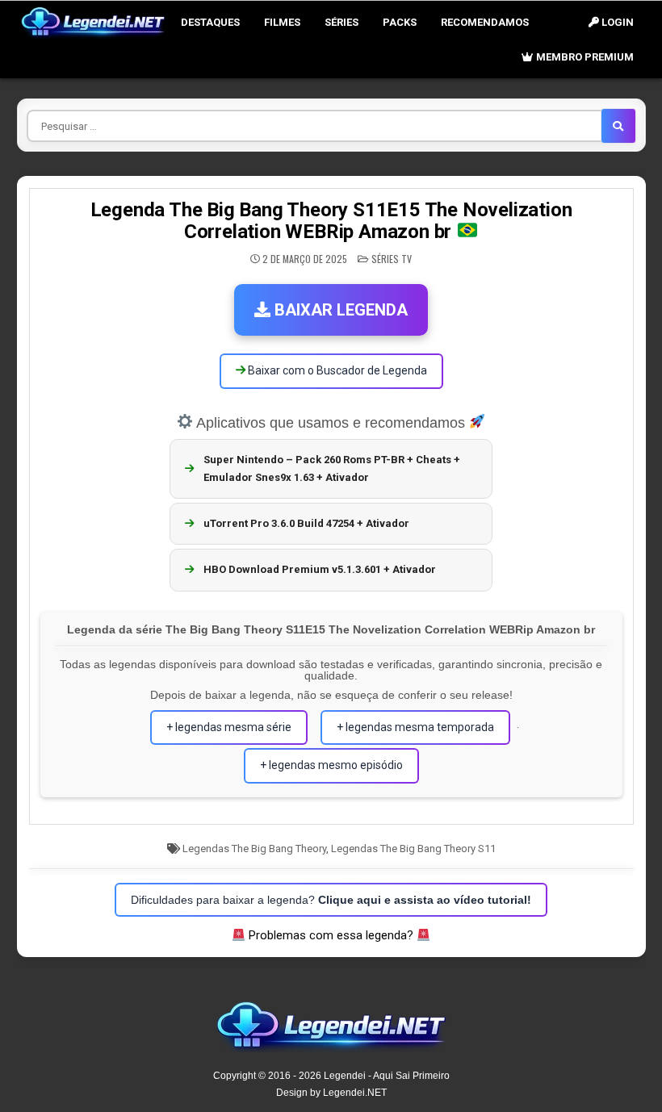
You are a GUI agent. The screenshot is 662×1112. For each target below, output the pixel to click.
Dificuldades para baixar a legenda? (331, 899)
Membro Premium (584, 57)
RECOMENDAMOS (485, 22)
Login (616, 22)
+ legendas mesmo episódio (331, 765)
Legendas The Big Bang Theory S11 (413, 848)
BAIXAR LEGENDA (339, 310)
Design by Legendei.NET (331, 1092)
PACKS (400, 22)
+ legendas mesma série (228, 727)
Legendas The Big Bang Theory (254, 848)
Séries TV (391, 258)
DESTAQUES (210, 22)
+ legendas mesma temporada (415, 727)
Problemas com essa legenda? (331, 935)
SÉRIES (341, 22)
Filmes (282, 22)
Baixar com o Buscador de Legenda (336, 370)
